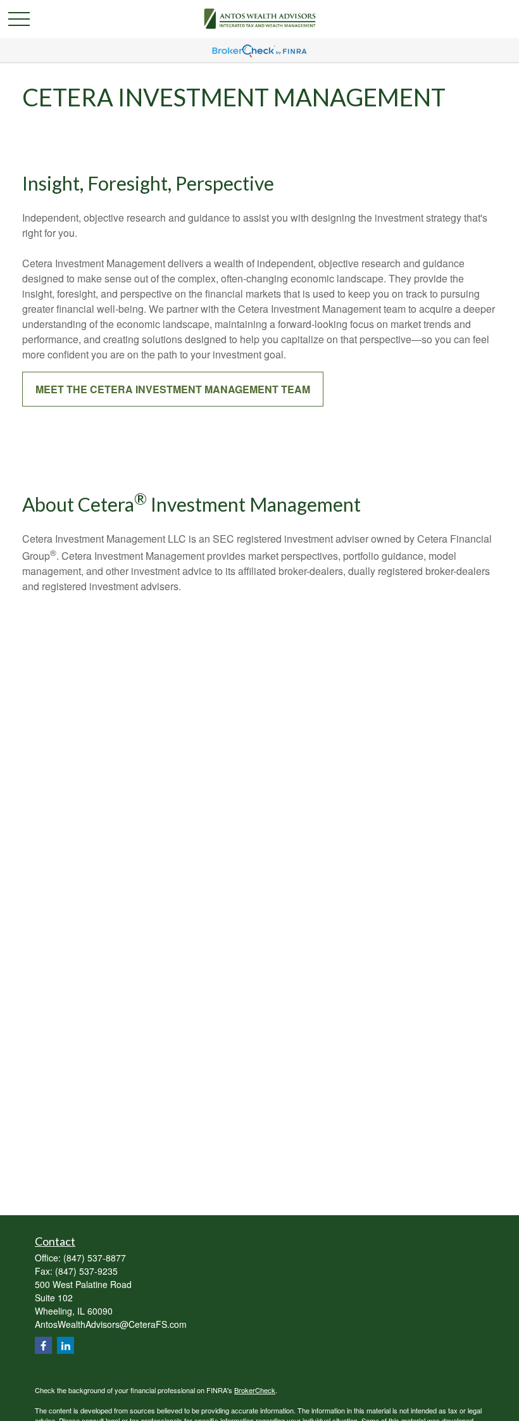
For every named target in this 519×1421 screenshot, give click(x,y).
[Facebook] (43, 1345)
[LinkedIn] (65, 1345)
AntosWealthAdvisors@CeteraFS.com (111, 1324)
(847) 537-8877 (94, 1257)
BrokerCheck (254, 1390)
